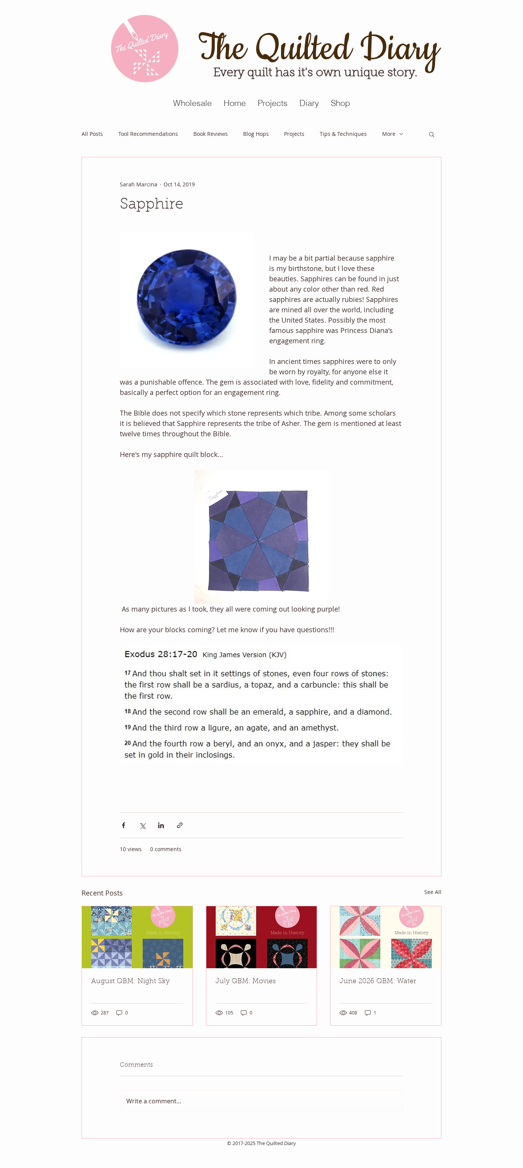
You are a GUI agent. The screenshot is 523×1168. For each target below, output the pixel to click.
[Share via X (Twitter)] (142, 825)
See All (432, 892)
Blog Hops (256, 133)
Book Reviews (210, 133)
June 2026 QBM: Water (378, 981)
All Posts (92, 133)
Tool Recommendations (148, 133)
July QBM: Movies (246, 981)
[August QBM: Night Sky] (137, 937)
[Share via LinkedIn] (161, 825)
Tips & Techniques (343, 133)
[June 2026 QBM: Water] (385, 937)
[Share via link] (179, 825)
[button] (431, 134)
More (389, 133)
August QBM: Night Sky (130, 981)
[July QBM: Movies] (261, 937)
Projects (294, 133)
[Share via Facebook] (123, 825)
